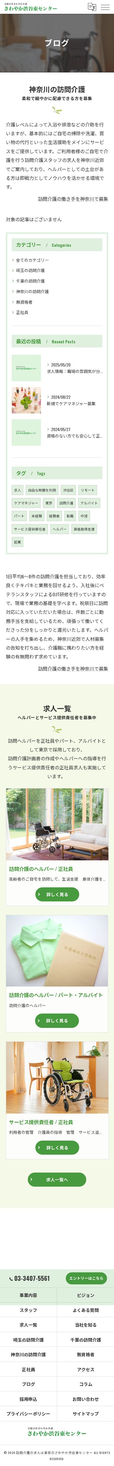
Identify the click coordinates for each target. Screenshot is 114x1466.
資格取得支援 (84, 528)
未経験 (37, 515)
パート (19, 515)
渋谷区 (68, 489)
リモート (88, 489)
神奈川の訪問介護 (32, 291)
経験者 (54, 515)
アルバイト (89, 502)
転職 (70, 515)
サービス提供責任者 (30, 528)
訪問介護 (66, 502)
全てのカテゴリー (32, 260)
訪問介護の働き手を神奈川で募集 (73, 198)
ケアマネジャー (26, 502)
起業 (17, 541)
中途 (84, 515)
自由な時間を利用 (42, 489)
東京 (48, 502)
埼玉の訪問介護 (30, 270)
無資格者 (24, 302)
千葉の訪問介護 (30, 281)
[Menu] (105, 6)
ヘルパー (60, 528)
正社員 (22, 312)
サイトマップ (85, 1413)
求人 (17, 489)
